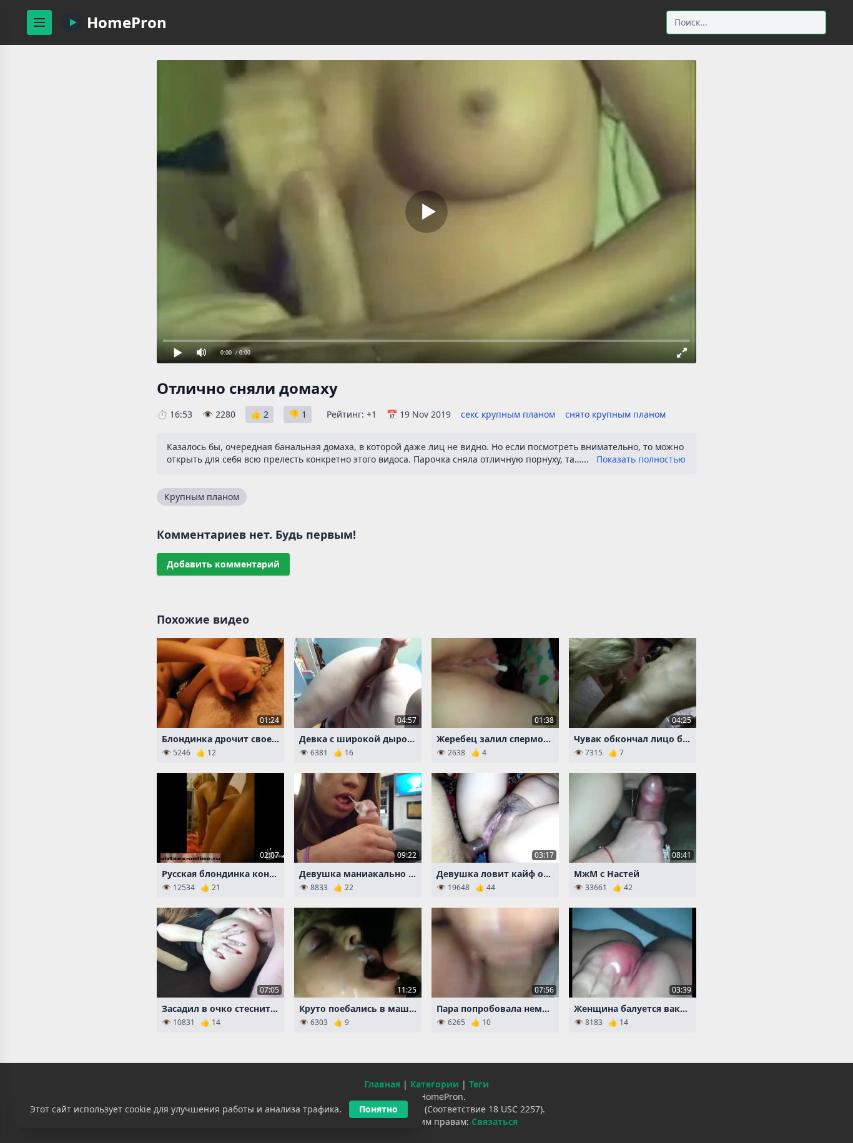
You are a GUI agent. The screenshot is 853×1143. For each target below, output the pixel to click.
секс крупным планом (508, 414)
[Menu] (39, 22)
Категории (434, 1084)
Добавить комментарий (223, 564)
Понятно (378, 1109)
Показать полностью (641, 459)
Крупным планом (201, 497)
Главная (382, 1084)
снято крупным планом (615, 414)
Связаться (494, 1121)
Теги (479, 1084)
